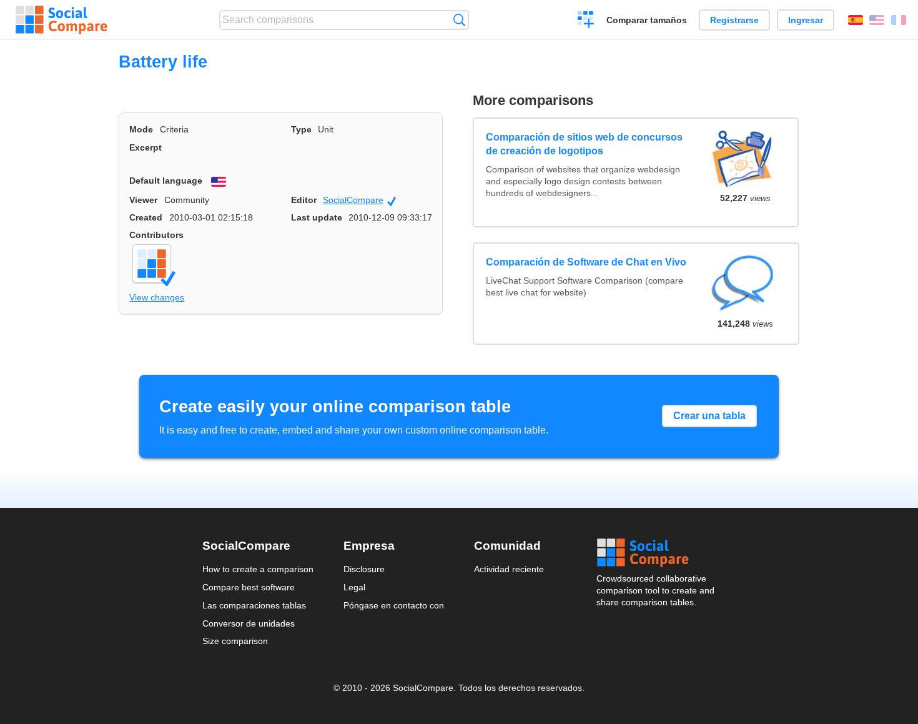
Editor (304, 200)
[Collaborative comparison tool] (61, 20)
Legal (354, 587)
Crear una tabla (709, 415)
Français (898, 20)
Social (656, 553)
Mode (141, 129)
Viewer (143, 200)
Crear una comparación (586, 21)
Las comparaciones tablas (254, 605)
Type (301, 129)
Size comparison (235, 641)
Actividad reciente (509, 569)
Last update (316, 217)
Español (855, 20)
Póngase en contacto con (393, 605)
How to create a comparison (257, 569)
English (876, 20)
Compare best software (248, 587)
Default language (165, 181)
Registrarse (734, 20)
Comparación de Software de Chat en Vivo (586, 262)
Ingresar (805, 20)
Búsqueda (459, 20)
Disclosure (364, 569)
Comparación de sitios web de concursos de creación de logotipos (584, 144)
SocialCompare (359, 200)
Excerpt (145, 147)
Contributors (156, 235)
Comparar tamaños (646, 20)
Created (145, 217)
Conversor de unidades (248, 623)
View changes (156, 297)
